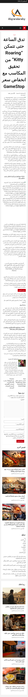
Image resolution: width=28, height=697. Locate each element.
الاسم (22, 419)
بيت (25, 538)
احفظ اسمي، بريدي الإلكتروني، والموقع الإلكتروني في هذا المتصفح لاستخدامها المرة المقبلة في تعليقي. (14, 435)
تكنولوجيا (23, 547)
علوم (24, 545)
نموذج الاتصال (22, 552)
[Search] (2, 27)
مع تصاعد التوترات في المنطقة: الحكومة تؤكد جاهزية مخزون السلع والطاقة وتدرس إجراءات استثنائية (14, 524)
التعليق (22, 399)
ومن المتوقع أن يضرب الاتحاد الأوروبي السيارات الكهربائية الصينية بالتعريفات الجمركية (8, 383)
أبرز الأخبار (23, 540)
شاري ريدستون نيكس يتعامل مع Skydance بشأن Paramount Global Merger (20, 382)
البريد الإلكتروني (20, 424)
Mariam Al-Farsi (17, 473)
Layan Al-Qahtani (20, 93)
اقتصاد (14, 34)
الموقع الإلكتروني (20, 429)
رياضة (24, 549)
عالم (24, 541)
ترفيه (24, 550)
